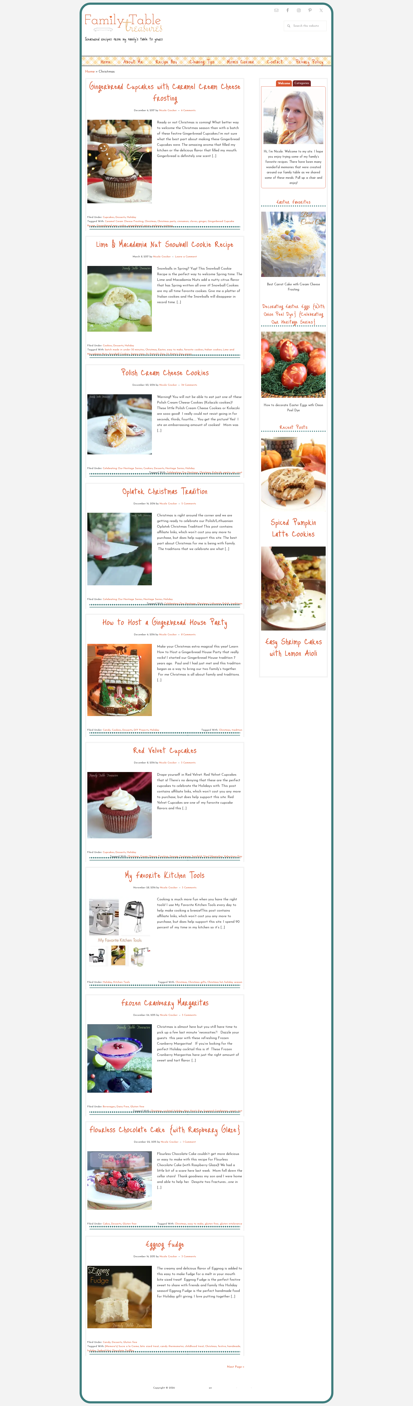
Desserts (121, 217)
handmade (233, 1346)
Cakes (106, 1224)
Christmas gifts (197, 982)
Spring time (138, 354)
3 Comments (188, 762)
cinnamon (183, 221)
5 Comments (189, 503)
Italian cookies (213, 349)
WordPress (244, 1388)
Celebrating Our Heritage (182, 472)
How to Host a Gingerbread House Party (164, 621)
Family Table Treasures (124, 31)
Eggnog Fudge (165, 1243)
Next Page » (235, 1367)
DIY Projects (141, 730)
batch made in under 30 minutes (124, 349)
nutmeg (168, 225)
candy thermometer (172, 1346)
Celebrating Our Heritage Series (122, 468)
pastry (227, 472)
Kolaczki (217, 472)
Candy (107, 730)
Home (90, 71)
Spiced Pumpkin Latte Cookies (293, 527)
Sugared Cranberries (215, 1111)
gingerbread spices (139, 225)
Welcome (284, 83)
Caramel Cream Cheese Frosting (124, 221)
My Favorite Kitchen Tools (164, 874)
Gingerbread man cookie (111, 225)
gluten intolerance (231, 1224)
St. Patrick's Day (155, 354)
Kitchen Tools (121, 982)
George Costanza (180, 856)
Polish (225, 603)
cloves (193, 221)
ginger (202, 221)
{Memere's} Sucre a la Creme (122, 1346)
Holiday (131, 217)
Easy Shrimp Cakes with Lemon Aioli (293, 647)
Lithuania (215, 603)
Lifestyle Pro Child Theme (192, 1388)
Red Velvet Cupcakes (164, 750)
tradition (237, 730)
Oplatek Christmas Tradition (164, 490)
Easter (162, 349)
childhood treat (194, 1346)
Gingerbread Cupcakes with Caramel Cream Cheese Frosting (164, 92)
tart (240, 1111)
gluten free (212, 1224)
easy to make (175, 349)
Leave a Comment (186, 256)
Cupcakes (108, 217)
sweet (233, 1111)
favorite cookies (193, 349)
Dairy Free (123, 1106)
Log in (256, 1388)
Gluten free (137, 1106)
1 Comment (189, 1142)
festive (222, 1346)
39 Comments (189, 385)
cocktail (168, 1111)
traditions (236, 603)
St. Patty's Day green (179, 354)
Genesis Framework (224, 1388)
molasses (157, 225)
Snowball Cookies (119, 354)
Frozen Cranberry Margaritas (164, 1002)
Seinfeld (197, 856)
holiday (178, 1111)
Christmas (150, 221)
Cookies (107, 345)
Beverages (109, 1106)
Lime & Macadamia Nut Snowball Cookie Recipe (164, 243)
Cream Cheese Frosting (154, 856)
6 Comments (188, 110)
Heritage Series (174, 468)
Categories (301, 83)
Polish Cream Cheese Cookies (165, 372)
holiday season (233, 982)
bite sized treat (149, 1346)
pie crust (237, 472)
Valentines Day (233, 856)
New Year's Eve (193, 1111)
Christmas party (166, 221)
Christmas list (215, 982)
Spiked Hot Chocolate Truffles (115, 1350)
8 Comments (188, 634)
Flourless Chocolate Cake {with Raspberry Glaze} (164, 1129)
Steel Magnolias (213, 856)
